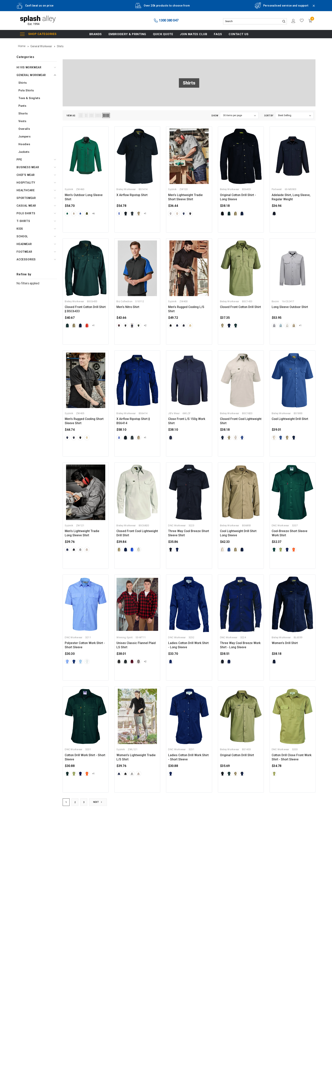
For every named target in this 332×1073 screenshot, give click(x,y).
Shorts (23, 113)
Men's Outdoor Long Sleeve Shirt (84, 197)
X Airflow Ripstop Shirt (132, 195)
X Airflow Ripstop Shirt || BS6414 (133, 421)
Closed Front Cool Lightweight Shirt (240, 421)
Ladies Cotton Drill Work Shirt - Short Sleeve (188, 757)
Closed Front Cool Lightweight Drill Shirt (137, 533)
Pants (22, 105)
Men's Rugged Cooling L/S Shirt (186, 309)
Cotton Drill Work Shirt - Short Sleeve (85, 757)
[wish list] (302, 20)
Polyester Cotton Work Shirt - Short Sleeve (85, 645)
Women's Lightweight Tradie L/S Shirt (136, 757)
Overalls (24, 128)
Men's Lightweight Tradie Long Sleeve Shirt (82, 533)
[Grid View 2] (86, 115)
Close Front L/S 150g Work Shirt (186, 421)
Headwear (24, 244)
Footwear (24, 251)
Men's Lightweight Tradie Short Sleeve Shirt (185, 197)
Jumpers (24, 136)
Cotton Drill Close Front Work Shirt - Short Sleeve (291, 757)
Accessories (26, 259)
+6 (93, 213)
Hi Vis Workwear (29, 67)
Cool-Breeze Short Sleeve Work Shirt (289, 533)
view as (70, 115)
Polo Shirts (26, 90)
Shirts (22, 82)
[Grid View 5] (106, 115)
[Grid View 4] (98, 115)
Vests (22, 121)
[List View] (80, 115)
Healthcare (26, 190)
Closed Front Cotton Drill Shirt (240, 307)
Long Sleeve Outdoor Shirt (290, 307)
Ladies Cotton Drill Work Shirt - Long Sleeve (188, 645)
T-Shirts (23, 221)
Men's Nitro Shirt (127, 307)
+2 (145, 325)
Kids (20, 228)
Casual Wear (26, 205)
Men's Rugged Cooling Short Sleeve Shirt (84, 421)
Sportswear (26, 198)
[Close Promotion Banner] (312, 8)
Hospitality (26, 182)
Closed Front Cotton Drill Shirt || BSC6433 (85, 309)
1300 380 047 (168, 20)
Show (214, 115)
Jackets (23, 151)
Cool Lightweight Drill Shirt (290, 419)
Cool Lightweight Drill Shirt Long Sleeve (238, 533)
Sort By (268, 115)
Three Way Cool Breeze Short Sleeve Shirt (188, 533)
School (22, 236)
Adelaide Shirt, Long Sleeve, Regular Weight (291, 197)
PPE (19, 159)
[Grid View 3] (91, 115)
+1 (145, 213)
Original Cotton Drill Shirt (237, 755)
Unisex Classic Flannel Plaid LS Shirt (136, 645)
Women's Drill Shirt (285, 643)
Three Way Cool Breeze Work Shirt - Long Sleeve (240, 645)
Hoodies (24, 144)
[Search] (284, 21)
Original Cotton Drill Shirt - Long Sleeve (238, 197)
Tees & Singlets (29, 98)
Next (96, 802)
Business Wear (28, 167)
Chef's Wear (26, 174)
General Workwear (31, 75)
